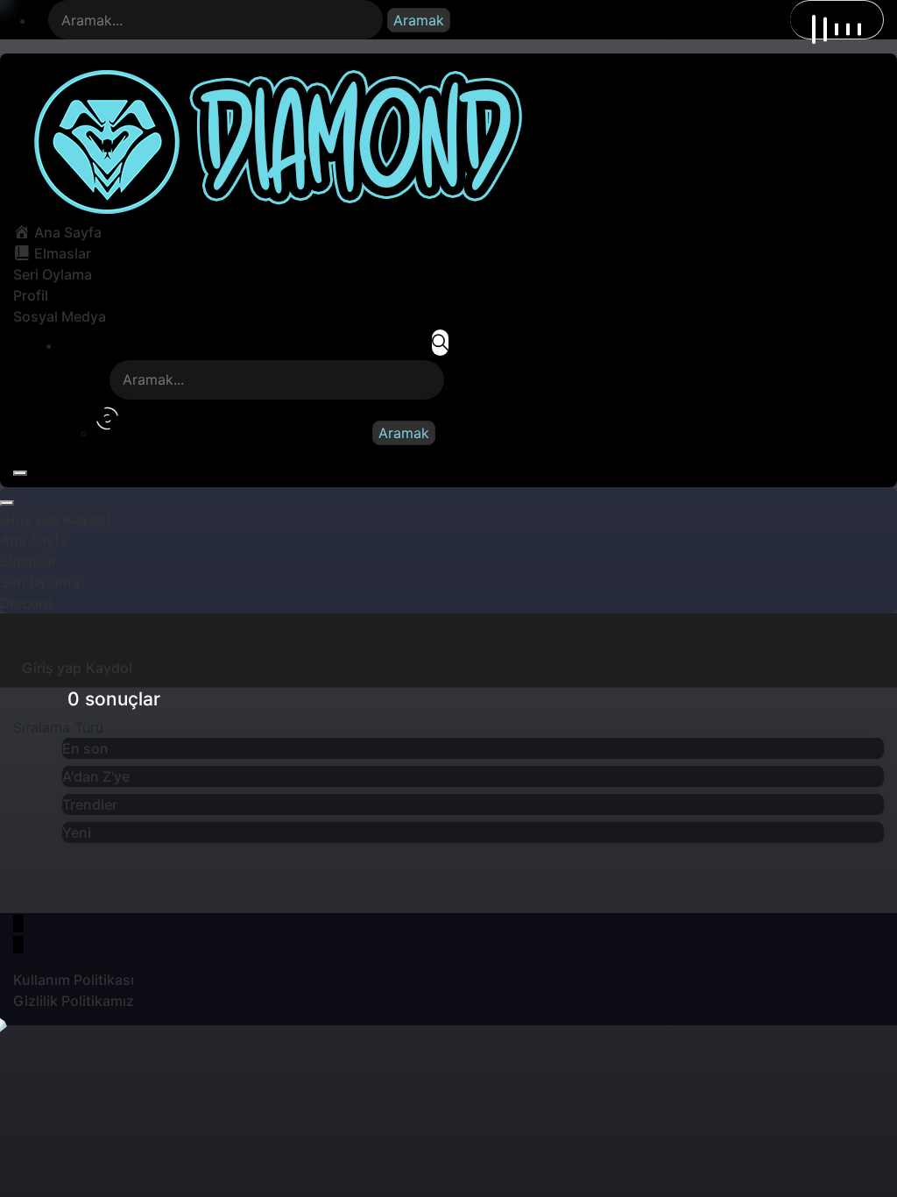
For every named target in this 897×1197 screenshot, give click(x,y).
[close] (7, 503)
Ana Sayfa (33, 540)
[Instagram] (18, 944)
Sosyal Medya (59, 316)
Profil (30, 295)
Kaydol (87, 519)
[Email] (18, 923)
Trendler (89, 804)
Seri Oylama (52, 274)
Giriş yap (30, 519)
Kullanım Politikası (73, 979)
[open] (20, 473)
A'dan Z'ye (96, 776)
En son (85, 748)
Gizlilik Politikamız (73, 1000)
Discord (26, 603)
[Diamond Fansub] (274, 140)
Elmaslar (28, 561)
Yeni (76, 832)
